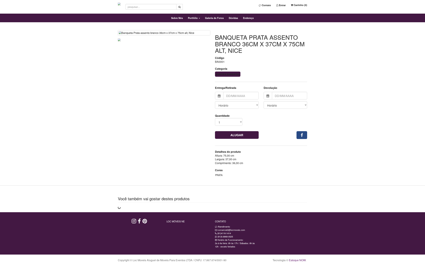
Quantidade (222, 115)
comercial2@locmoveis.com (231, 229)
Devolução (270, 87)
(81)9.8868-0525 (225, 236)
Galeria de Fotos (214, 18)
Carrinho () (300, 5)
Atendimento (223, 226)
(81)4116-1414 (224, 233)
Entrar (282, 5)
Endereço (248, 18)
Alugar (236, 135)
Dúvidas (233, 18)
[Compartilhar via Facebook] (302, 135)
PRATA (218, 175)
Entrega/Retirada (225, 87)
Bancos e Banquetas (228, 74)
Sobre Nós (177, 18)
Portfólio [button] (193, 18)
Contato (266, 5)
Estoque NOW (297, 260)
